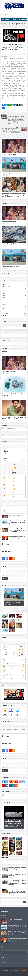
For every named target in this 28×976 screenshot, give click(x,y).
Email (25, 53)
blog (4, 284)
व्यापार (4, 311)
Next (17, 127)
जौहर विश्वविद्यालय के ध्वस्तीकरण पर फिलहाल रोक (11, 174)
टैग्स (19, 504)
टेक (4, 291)
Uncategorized (6, 286)
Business (9, 504)
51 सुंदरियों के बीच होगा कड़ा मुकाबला (9, 154)
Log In (4, 579)
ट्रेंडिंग (4, 293)
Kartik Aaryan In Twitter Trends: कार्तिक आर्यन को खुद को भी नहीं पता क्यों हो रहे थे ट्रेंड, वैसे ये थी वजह (14, 418)
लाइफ (4, 306)
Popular (4, 504)
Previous (12, 115)
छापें (20, 53)
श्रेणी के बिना (22, 52)
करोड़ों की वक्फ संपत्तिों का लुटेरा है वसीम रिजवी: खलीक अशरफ (17, 917)
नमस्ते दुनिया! (4, 351)
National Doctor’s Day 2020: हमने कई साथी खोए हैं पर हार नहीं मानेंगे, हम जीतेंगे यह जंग (14, 394)
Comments (14, 504)
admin (8, 52)
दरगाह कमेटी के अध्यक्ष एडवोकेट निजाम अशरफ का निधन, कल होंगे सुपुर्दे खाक (17, 910)
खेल (4, 289)
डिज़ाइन (4, 295)
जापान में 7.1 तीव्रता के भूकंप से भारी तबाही (10, 244)
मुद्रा (4, 302)
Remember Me (15, 578)
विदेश (4, 308)
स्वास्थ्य (4, 315)
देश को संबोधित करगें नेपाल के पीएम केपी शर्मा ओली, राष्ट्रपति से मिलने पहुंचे (17, 537)
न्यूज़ (4, 297)
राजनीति (4, 304)
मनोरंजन (4, 300)
